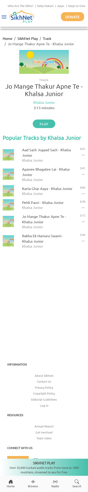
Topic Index (44, 438)
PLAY (44, 124)
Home (7, 38)
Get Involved (44, 432)
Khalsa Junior (44, 102)
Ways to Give (76, 6)
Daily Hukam (45, 6)
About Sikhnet (44, 375)
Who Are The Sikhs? (20, 6)
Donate (72, 16)
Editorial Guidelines (44, 399)
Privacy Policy (44, 387)
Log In (44, 405)
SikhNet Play (27, 38)
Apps (60, 6)
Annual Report (44, 426)
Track (47, 38)
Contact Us (44, 381)
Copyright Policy (44, 393)
